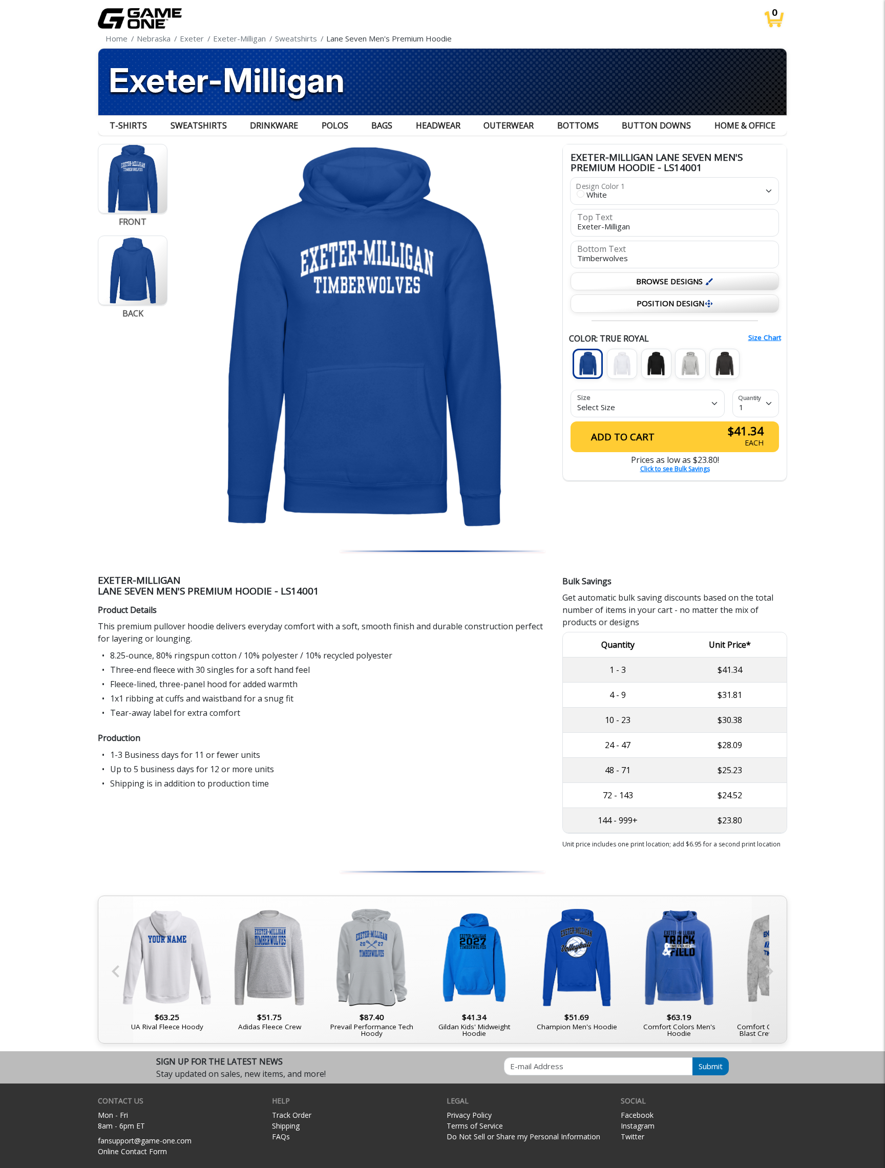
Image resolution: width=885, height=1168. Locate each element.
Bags (381, 125)
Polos (335, 125)
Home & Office (744, 125)
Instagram (638, 1126)
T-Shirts (128, 125)
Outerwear (508, 125)
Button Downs (656, 125)
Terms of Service (475, 1126)
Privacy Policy (469, 1115)
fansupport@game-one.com (145, 1140)
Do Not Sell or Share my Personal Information (523, 1136)
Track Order (291, 1115)
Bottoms (578, 125)
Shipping (286, 1126)
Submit (711, 1066)
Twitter (632, 1136)
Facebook (637, 1115)
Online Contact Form (132, 1151)
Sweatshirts (199, 125)
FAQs (281, 1136)
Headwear (438, 125)
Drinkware (274, 125)
